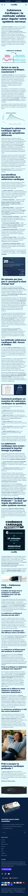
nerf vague (16, 97)
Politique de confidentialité (6, 889)
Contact (3, 853)
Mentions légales (4, 892)
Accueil (3, 839)
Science (3, 846)
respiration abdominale (15, 418)
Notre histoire (4, 844)
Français (6, 878)
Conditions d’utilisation (20, 892)
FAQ (2, 851)
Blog (2, 848)
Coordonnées (11, 892)
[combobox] (5, 878)
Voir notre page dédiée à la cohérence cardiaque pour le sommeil (14, 663)
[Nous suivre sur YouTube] (9, 874)
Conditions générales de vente (19, 889)
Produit (3, 842)
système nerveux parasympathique (11, 99)
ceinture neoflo (6, 556)
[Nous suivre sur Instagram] (5, 874)
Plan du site (4, 855)
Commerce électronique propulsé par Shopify (16, 888)
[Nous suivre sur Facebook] (2, 874)
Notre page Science (6, 168)
